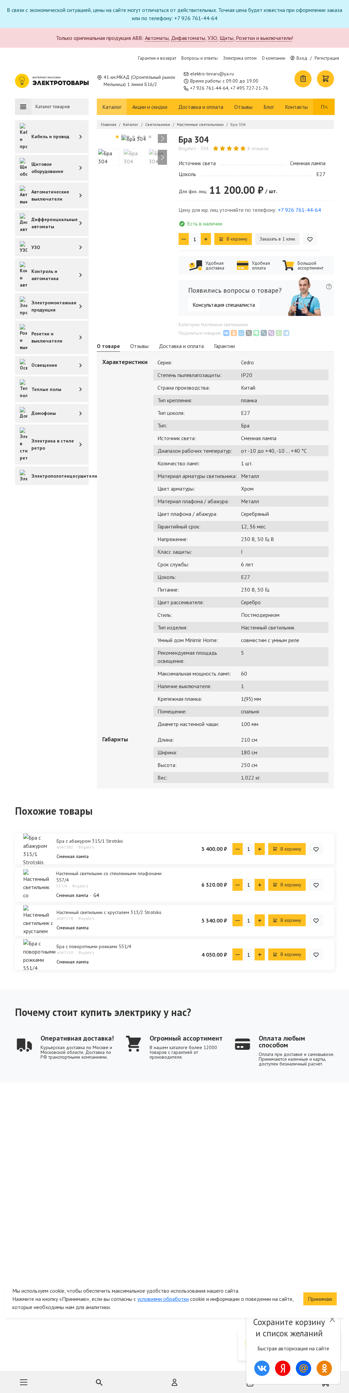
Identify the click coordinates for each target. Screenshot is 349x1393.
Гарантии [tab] (224, 346)
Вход (302, 58)
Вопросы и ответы (199, 58)
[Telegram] (286, 333)
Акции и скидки (149, 106)
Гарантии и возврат (157, 58)
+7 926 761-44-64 (209, 88)
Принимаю (320, 1298)
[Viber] (271, 333)
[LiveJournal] (264, 333)
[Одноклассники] (234, 333)
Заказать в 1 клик (277, 239)
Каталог (111, 106)
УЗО (212, 37)
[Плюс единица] (206, 239)
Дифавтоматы (188, 37)
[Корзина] (325, 78)
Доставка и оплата (200, 106)
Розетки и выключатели (264, 37)
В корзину (236, 239)
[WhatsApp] (279, 333)
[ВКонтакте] (226, 333)
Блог (268, 106)
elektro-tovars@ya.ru (212, 74)
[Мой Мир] (241, 333)
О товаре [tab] (108, 346)
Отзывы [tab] (139, 346)
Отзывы (243, 106)
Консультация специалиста (224, 304)
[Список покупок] (303, 78)
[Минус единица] (184, 239)
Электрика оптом (240, 58)
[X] (249, 333)
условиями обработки (163, 1298)
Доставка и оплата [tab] (181, 346)
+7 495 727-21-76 (249, 88)
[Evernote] (256, 333)
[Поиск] (326, 107)
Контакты (296, 106)
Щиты (226, 37)
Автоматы (157, 37)
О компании (273, 58)
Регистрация (327, 58)
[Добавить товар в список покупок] (310, 239)
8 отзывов (258, 148)
